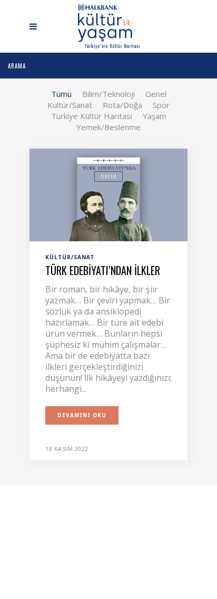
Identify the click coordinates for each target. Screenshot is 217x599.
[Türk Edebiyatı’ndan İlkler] (108, 194)
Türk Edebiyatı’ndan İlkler (102, 270)
